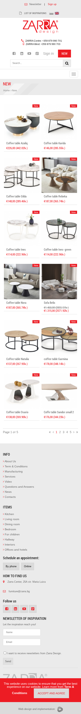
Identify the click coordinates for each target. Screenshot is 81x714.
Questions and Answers (19, 486)
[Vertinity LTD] (60, 709)
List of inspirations (35, 13)
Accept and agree (51, 693)
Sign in (48, 54)
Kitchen (9, 514)
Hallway (9, 539)
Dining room (12, 524)
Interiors (9, 544)
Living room (11, 519)
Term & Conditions (16, 466)
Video (8, 481)
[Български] (51, 13)
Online (27, 566)
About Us (10, 461)
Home (6, 90)
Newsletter (35, 4)
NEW (64, 53)
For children (12, 534)
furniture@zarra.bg (19, 591)
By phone (11, 566)
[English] (57, 13)
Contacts (10, 496)
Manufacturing (13, 471)
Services (9, 476)
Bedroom (10, 529)
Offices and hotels (15, 549)
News (8, 491)
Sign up (52, 4)
